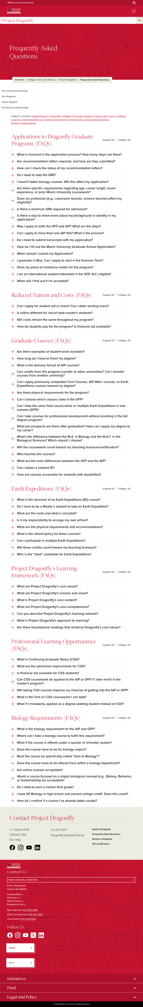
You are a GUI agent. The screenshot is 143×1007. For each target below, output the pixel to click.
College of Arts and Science (42, 80)
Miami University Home (21, 2)
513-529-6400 (28, 919)
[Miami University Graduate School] (13, 11)
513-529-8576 (59, 829)
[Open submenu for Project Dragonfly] (139, 20)
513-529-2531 (35, 914)
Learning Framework (54, 119)
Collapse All (124, 139)
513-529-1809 (30, 910)
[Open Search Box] (134, 2)
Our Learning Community (15, 90)
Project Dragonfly (18, 20)
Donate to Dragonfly (102, 839)
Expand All (108, 139)
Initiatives (16, 978)
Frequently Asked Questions (106, 834)
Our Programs (9, 96)
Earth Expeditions (32, 119)
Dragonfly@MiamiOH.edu (67, 835)
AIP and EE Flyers (101, 844)
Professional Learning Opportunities (88, 119)
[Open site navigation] (134, 11)
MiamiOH (19, 80)
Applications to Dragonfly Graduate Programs (57, 116)
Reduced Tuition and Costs (99, 116)
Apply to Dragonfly (101, 829)
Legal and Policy (22, 997)
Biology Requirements (23, 123)
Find (11, 987)
